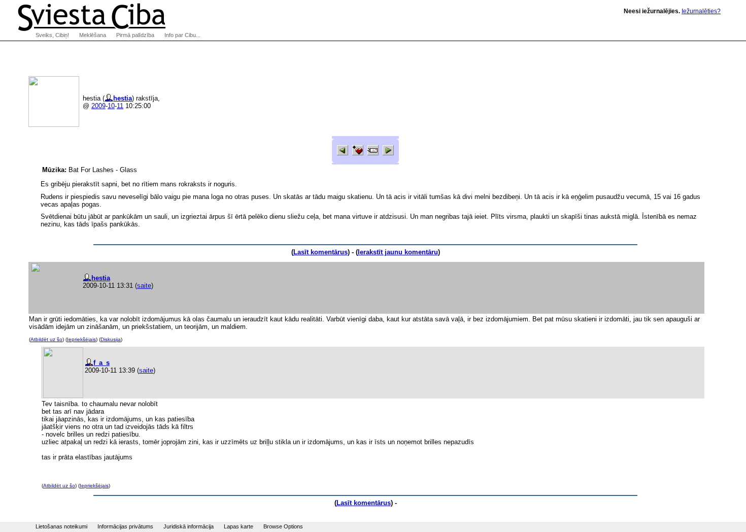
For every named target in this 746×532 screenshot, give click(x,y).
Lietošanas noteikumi (61, 526)
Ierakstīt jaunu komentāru (398, 252)
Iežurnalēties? (701, 11)
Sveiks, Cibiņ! (52, 35)
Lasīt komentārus (320, 252)
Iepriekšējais (81, 339)
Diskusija (110, 339)
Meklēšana (92, 35)
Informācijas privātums (125, 526)
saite (144, 285)
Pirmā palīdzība (135, 35)
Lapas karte (238, 526)
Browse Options (283, 526)
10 (111, 106)
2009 (98, 106)
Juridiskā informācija (188, 526)
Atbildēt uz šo (46, 339)
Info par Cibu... (182, 35)
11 (120, 106)
